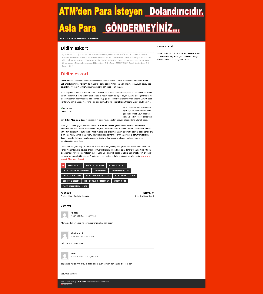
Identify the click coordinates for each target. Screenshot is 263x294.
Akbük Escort (113, 54)
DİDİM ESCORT (118, 57)
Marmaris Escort (76, 159)
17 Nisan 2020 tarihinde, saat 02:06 (84, 216)
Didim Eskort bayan (72, 176)
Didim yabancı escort (83, 63)
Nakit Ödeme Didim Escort (75, 186)
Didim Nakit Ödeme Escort (119, 60)
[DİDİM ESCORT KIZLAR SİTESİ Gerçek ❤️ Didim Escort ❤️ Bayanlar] (131, 33)
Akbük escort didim (95, 165)
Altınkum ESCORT (117, 165)
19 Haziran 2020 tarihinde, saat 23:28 (84, 257)
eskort (74, 74)
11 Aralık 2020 (70, 54)
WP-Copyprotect (13, 292)
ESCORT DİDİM (122, 63)
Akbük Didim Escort (99, 54)
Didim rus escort (137, 60)
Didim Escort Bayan (133, 57)
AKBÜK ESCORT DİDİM (129, 54)
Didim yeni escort (71, 181)
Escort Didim (120, 181)
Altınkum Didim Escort (78, 57)
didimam (83, 54)
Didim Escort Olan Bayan (84, 60)
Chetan (8, 292)
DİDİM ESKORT (101, 60)
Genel (131, 63)
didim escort (81, 282)
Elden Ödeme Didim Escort (104, 63)
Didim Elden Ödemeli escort (99, 57)
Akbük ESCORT (74, 165)
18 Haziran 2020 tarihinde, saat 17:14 (84, 236)
